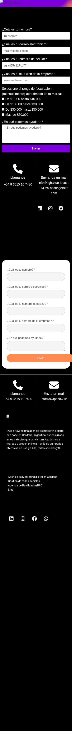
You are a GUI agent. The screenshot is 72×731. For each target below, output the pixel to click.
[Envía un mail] (54, 385)
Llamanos (17, 394)
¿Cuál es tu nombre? (17, 29)
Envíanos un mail (54, 177)
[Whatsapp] (46, 518)
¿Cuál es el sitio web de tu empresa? (28, 74)
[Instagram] (50, 208)
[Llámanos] (18, 169)
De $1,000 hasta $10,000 (23, 99)
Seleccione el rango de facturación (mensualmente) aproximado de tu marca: (32, 91)
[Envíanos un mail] (54, 169)
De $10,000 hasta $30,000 (24, 104)
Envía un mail (54, 394)
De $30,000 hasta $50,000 (24, 109)
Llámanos (17, 177)
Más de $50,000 (16, 115)
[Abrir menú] (68, 3)
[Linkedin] (40, 208)
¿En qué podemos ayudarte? (22, 122)
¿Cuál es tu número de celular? (24, 59)
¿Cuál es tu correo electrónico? (24, 44)
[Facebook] (61, 208)
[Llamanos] (18, 385)
